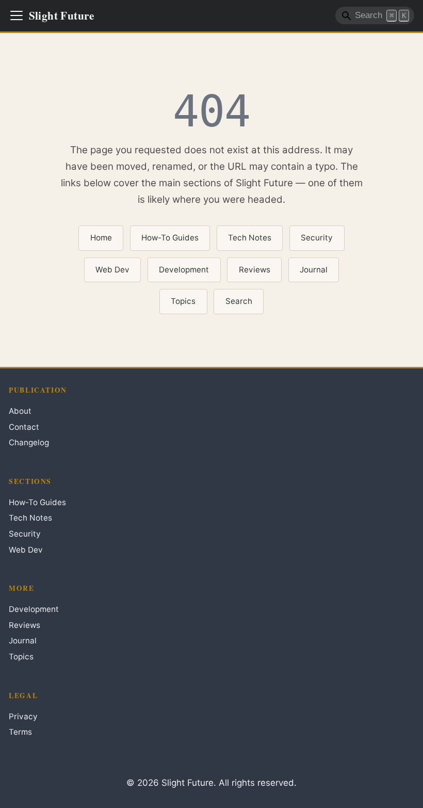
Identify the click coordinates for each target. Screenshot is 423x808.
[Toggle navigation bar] (16, 15)
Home (101, 238)
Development (184, 269)
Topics (183, 301)
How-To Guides (170, 238)
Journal (314, 269)
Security (317, 238)
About (20, 411)
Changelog (29, 442)
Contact (24, 427)
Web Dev (112, 269)
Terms (20, 732)
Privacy (23, 716)
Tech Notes (249, 238)
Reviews (254, 269)
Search (238, 301)
